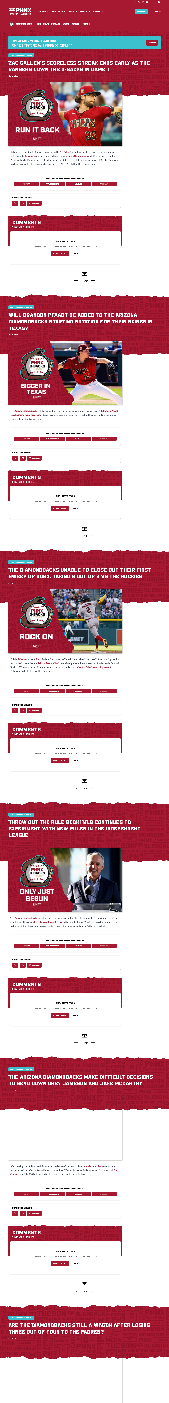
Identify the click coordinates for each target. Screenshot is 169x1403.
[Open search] (159, 2)
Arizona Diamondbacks (77, 156)
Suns (38, 659)
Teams (42, 11)
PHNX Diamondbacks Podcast (21, 55)
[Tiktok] (151, 2)
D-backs (29, 156)
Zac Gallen (65, 152)
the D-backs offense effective (48, 922)
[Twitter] (139, 2)
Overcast (104, 184)
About (96, 11)
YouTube (78, 184)
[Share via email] (23, 203)
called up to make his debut (26, 415)
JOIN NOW (152, 43)
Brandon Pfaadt (110, 411)
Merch (83, 11)
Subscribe (141, 11)
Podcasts (57, 11)
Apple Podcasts (52, 184)
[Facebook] (135, 2)
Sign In (158, 11)
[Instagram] (143, 2)
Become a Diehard (60, 253)
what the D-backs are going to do (93, 667)
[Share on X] (15, 203)
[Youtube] (147, 2)
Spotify (27, 184)
